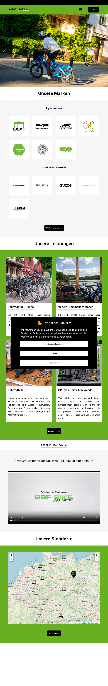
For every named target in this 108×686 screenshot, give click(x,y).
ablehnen (54, 353)
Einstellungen (54, 363)
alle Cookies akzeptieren (54, 344)
